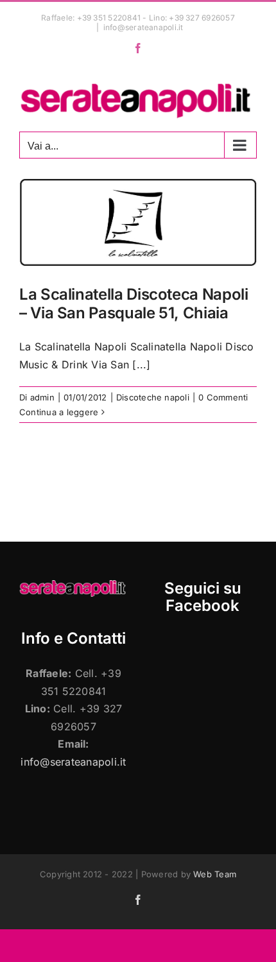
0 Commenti (223, 397)
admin (42, 397)
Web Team (214, 874)
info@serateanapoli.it (143, 27)
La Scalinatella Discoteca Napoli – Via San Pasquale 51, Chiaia (133, 303)
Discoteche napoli (152, 397)
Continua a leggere (58, 412)
